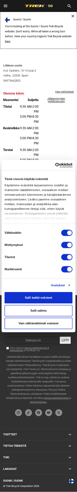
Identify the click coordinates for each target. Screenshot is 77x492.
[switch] (66, 245)
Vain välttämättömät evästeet (39, 323)
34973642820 (12, 80)
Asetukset (58, 285)
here (7, 41)
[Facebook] (38, 412)
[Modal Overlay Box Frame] (38, 351)
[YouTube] (48, 412)
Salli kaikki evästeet (38, 297)
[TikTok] (28, 412)
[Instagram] (18, 412)
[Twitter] (58, 412)
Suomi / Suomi (13, 480)
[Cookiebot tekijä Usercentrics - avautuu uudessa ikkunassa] (55, 165)
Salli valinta (38, 310)
